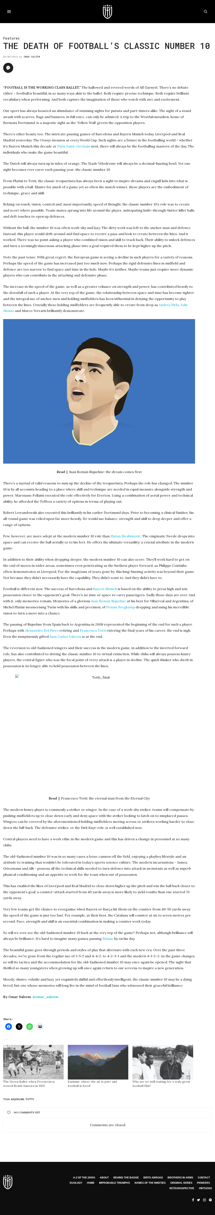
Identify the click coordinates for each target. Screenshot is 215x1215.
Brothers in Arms (180, 1177)
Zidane (107, 938)
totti (29, 1099)
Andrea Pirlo (169, 305)
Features (11, 38)
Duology (76, 1182)
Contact (204, 1177)
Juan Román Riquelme (108, 601)
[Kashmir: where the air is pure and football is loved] (98, 1062)
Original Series (181, 1182)
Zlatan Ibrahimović (125, 536)
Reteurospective (181, 1188)
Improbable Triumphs (114, 1182)
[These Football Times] (107, 11)
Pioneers (203, 1182)
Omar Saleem (32, 56)
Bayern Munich (105, 589)
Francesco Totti (93, 630)
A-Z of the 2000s (84, 1177)
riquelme (17, 1099)
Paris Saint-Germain (73, 146)
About (104, 1177)
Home (90, 1182)
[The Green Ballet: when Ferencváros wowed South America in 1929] (33, 1062)
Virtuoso (205, 1188)
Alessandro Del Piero (42, 630)
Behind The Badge (126, 1177)
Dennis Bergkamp (120, 607)
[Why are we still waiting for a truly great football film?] (162, 1062)
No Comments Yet (27, 1112)
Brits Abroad (153, 1177)
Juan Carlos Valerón (65, 636)
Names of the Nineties (150, 1182)
